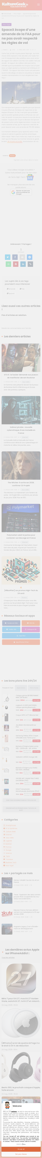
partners (14, 1111)
